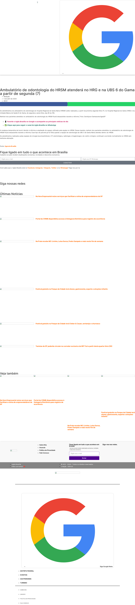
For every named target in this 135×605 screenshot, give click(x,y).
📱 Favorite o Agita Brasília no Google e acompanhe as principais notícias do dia (36, 122)
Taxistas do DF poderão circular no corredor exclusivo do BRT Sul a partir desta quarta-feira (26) (74, 346)
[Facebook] (12, 187)
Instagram (39, 168)
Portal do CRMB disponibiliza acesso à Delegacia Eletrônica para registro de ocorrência (70, 219)
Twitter (53, 168)
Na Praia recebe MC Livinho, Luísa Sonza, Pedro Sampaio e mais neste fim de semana (69, 241)
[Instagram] (7, 187)
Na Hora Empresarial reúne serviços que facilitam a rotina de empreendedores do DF (69, 196)
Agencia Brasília (10, 146)
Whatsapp (64, 168)
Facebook (31, 168)
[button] (34, 104)
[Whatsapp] (2, 187)
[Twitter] (17, 187)
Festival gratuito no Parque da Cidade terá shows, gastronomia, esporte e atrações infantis (72, 289)
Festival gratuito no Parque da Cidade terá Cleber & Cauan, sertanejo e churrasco (68, 324)
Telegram (47, 168)
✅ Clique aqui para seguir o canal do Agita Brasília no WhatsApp (30, 125)
